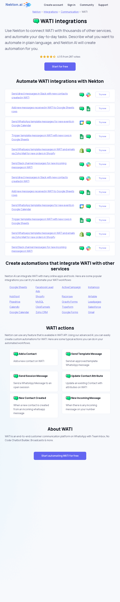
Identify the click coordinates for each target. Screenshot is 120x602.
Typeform (67, 307)
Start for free (60, 66)
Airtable (92, 296)
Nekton (36, 11)
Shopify (40, 296)
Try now (102, 94)
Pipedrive (15, 301)
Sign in (71, 5)
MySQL (40, 301)
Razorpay (67, 296)
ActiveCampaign (71, 287)
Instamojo (94, 287)
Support (103, 5)
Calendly (14, 307)
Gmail (91, 312)
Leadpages (94, 301)
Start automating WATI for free (60, 455)
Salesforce (94, 307)
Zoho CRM (42, 312)
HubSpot (15, 296)
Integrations (51, 11)
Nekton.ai (13, 4)
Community (87, 5)
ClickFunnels (43, 307)
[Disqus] (60, 518)
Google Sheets (18, 287)
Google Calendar (19, 312)
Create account (53, 5)
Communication (70, 11)
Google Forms (70, 312)
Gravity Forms (70, 301)
